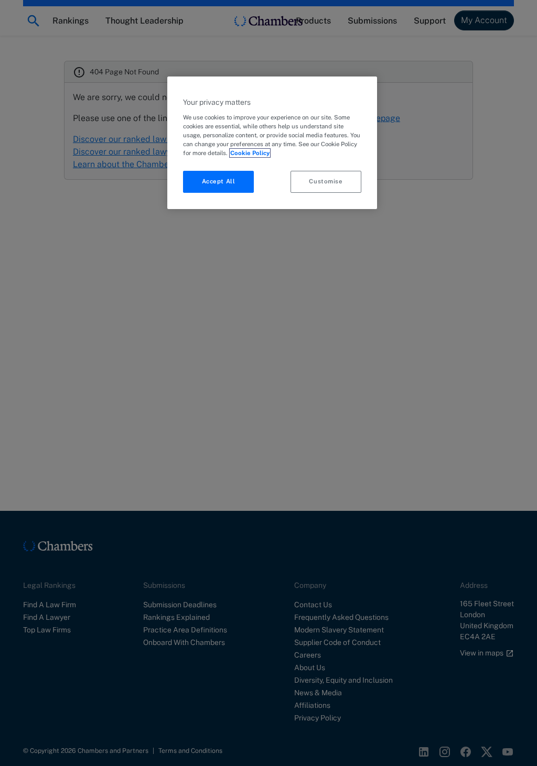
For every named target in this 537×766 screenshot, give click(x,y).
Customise (325, 181)
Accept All (218, 181)
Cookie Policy (250, 153)
